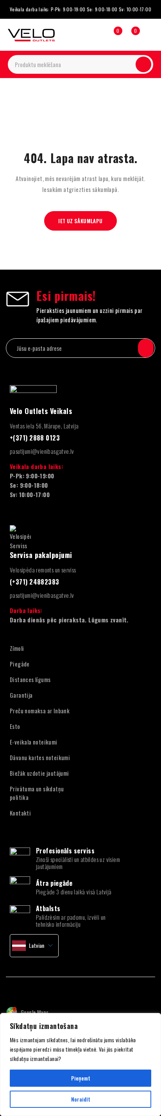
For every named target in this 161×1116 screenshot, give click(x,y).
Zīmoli (17, 648)
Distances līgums (30, 679)
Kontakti (20, 813)
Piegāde (20, 663)
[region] (80, 1064)
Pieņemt (80, 1078)
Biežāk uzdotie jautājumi (39, 773)
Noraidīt (80, 1099)
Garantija (21, 695)
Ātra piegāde (54, 883)
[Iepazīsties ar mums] (42, 988)
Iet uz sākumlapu (80, 221)
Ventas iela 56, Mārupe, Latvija (44, 425)
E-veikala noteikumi (33, 741)
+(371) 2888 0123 (35, 437)
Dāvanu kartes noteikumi (40, 757)
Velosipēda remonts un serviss (43, 569)
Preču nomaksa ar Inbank (40, 710)
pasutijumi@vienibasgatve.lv (42, 451)
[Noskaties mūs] (25, 988)
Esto (15, 726)
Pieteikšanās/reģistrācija (95, 34)
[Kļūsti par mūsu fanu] (8, 988)
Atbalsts (48, 908)
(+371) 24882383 (34, 581)
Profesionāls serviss (65, 850)
